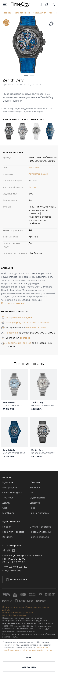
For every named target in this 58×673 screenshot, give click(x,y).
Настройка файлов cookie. (14, 615)
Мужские (34, 167)
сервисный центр (36, 327)
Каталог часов (22, 13)
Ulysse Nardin (37, 497)
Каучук (33, 187)
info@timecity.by (11, 570)
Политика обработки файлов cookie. (19, 612)
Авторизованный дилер (19, 317)
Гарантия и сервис (13, 531)
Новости (7, 526)
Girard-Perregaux (12, 492)
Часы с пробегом (40, 512)
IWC (32, 492)
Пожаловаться (18, 579)
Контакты (8, 536)
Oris (4, 507)
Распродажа (9, 487)
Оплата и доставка (40, 526)
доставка (25, 337)
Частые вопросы (39, 536)
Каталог (7, 477)
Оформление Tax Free (19, 342)
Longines (35, 502)
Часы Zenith (40, 13)
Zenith (6, 502)
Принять (29, 657)
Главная (7, 13)
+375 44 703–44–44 (14, 567)
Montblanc (8, 512)
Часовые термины (40, 531)
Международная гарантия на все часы (28, 322)
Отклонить (29, 667)
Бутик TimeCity (11, 521)
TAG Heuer (8, 497)
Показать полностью (13, 303)
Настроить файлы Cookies (40, 650)
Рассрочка (12, 332)
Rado (32, 507)
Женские (35, 482)
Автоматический (38, 173)
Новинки (35, 487)
